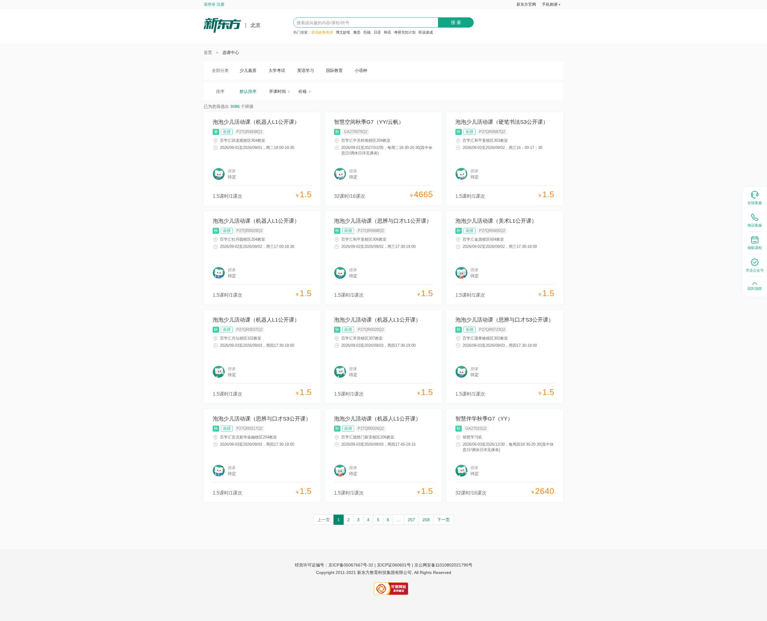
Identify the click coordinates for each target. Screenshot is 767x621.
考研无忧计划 (405, 32)
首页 (208, 52)
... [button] (398, 519)
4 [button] (368, 519)
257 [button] (411, 519)
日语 (377, 32)
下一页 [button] (443, 519)
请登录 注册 (214, 4)
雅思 (356, 32)
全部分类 (220, 70)
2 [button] (348, 519)
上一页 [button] (323, 519)
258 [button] (426, 519)
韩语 (387, 32)
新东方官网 (526, 4)
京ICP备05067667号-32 (350, 565)
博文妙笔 (343, 32)
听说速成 (426, 32)
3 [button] (358, 519)
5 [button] (378, 519)
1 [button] (338, 519)
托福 (367, 32)
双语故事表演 (322, 32)
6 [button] (388, 519)
